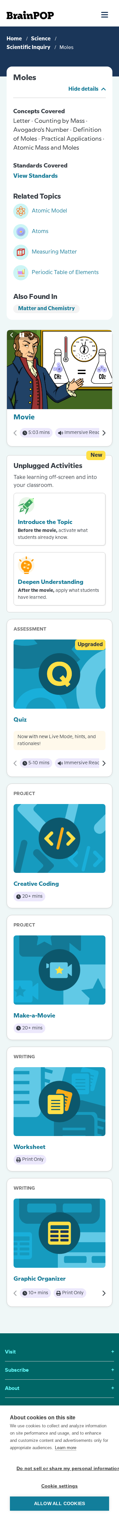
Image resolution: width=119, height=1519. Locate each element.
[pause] (22, 335)
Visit (59, 1352)
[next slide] (32, 335)
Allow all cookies (59, 1503)
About (59, 1388)
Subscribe (59, 1370)
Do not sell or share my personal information (63, 1468)
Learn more (65, 1447)
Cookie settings (59, 1486)
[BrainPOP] (30, 15)
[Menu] (105, 15)
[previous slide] (12, 335)
